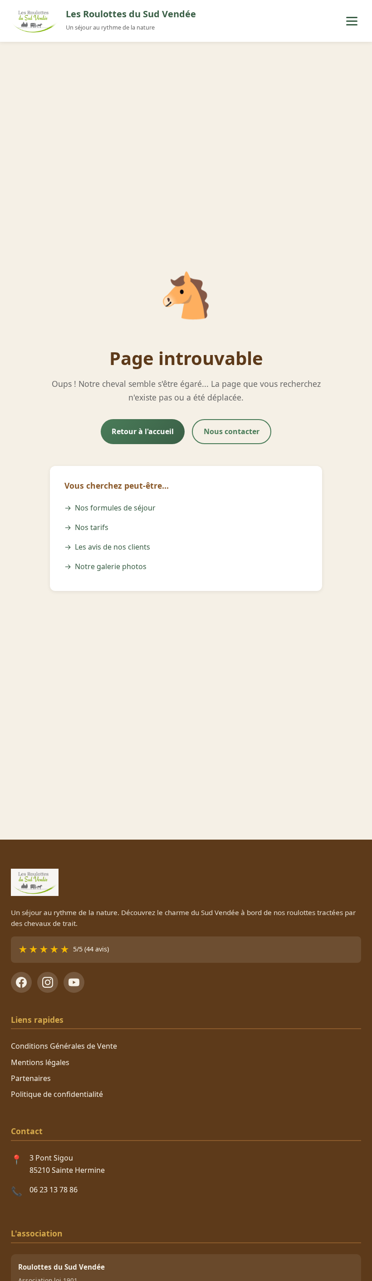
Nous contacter (231, 431)
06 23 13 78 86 (53, 1190)
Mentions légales (40, 1062)
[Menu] (352, 21)
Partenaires (31, 1078)
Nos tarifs (91, 527)
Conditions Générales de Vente (64, 1046)
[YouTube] (74, 982)
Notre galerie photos (111, 566)
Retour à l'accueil (143, 431)
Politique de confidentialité (57, 1094)
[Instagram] (47, 982)
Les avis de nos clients (112, 547)
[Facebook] (21, 982)
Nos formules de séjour (115, 508)
